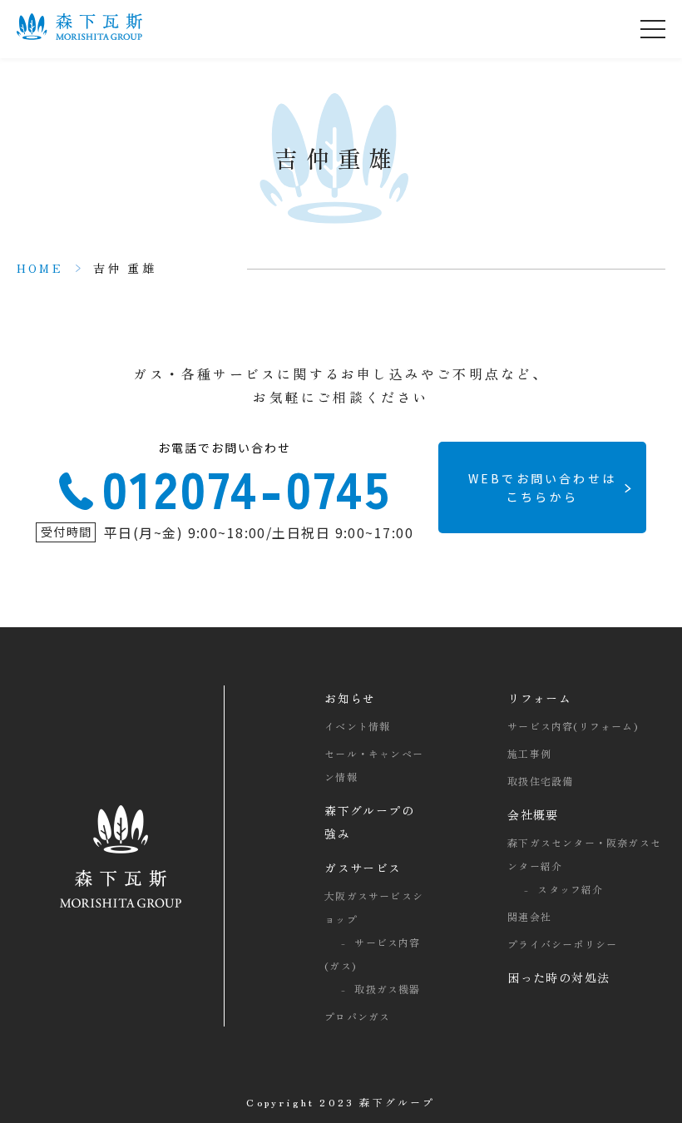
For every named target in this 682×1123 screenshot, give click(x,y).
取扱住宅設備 (540, 781)
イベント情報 (357, 726)
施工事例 (529, 753)
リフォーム (539, 698)
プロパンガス (357, 1016)
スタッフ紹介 (570, 889)
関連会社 (529, 916)
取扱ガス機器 (387, 989)
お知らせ (350, 698)
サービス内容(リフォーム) (572, 726)
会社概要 (533, 814)
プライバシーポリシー (562, 944)
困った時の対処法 (558, 977)
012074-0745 (246, 481)
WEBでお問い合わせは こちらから (542, 487)
